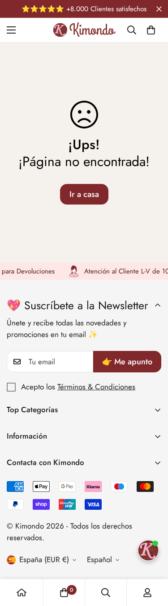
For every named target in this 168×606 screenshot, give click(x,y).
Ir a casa (84, 194)
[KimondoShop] (84, 30)
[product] (21, 592)
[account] (147, 592)
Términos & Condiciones (96, 386)
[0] (151, 30)
